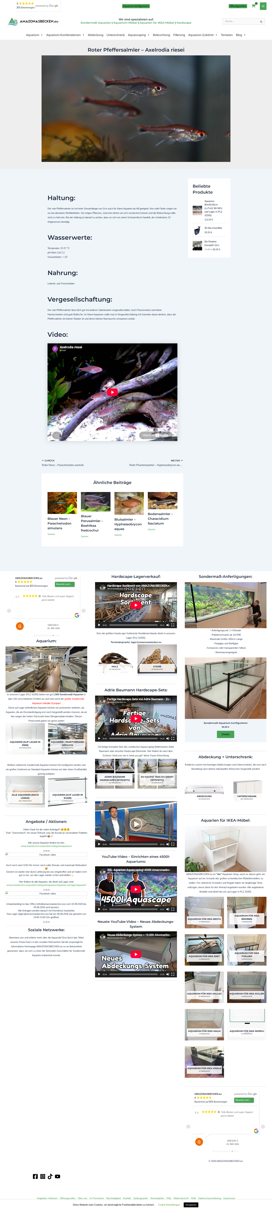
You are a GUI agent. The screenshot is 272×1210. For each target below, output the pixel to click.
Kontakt (127, 1198)
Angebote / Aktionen (47, 1198)
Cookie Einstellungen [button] (169, 1204)
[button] (136, 6)
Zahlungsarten (140, 1198)
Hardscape (183, 22)
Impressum (229, 1198)
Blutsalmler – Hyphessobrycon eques (128, 524)
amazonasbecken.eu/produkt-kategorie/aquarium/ (46, 846)
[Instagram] (42, 1176)
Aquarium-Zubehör (201, 35)
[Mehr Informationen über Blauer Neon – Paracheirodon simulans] (62, 502)
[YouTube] (57, 1176)
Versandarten (157, 1198)
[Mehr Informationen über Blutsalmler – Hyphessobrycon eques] (129, 503)
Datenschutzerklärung (209, 1198)
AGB (193, 1198)
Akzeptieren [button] (191, 1205)
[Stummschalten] (167, 625)
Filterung (179, 35)
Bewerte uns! (63, 584)
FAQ (168, 1198)
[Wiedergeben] (99, 625)
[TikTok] (50, 1176)
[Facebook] (35, 1176)
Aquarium (32, 35)
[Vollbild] (172, 625)
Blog (239, 35)
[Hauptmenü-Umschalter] (263, 6)
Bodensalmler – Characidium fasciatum (160, 518)
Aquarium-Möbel (125, 22)
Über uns (82, 1198)
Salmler (51, 534)
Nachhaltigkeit (113, 1198)
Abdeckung (95, 35)
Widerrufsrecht (181, 1198)
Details (226, 734)
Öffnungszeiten (67, 1198)
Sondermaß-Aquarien (96, 22)
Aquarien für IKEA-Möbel (156, 22)
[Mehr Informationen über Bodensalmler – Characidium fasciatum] (162, 500)
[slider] (133, 844)
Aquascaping (137, 35)
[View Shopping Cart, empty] (253, 6)
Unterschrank (116, 35)
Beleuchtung (161, 35)
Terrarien (227, 35)
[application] (136, 605)
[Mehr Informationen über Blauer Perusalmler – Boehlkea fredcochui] (95, 501)
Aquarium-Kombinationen (63, 35)
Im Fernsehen (97, 1198)
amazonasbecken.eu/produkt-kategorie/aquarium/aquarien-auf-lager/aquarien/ (46, 885)
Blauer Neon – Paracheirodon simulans (59, 523)
